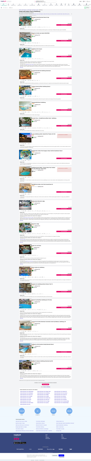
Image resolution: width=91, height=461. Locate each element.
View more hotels (45, 384)
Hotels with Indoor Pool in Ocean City (60, 394)
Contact (62, 437)
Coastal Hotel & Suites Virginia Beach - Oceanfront (44, 430)
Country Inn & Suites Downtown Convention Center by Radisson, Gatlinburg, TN (49, 321)
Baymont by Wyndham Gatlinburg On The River (42, 299)
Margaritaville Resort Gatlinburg (39, 102)
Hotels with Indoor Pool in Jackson (43, 402)
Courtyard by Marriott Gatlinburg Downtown (41, 70)
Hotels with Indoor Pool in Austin (25, 399)
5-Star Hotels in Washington (40, 421)
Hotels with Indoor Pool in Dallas (25, 397)
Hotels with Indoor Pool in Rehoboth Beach (61, 402)
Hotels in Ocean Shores (60, 426)
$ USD (80, 1)
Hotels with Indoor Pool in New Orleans (26, 402)
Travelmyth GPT (64, 438)
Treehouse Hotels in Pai (60, 421)
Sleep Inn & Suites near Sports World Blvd (40, 33)
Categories (47, 437)
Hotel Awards (48, 438)
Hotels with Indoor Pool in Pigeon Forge (43, 391)
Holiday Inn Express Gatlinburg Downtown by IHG (42, 361)
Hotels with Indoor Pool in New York (43, 399)
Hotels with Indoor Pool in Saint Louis (26, 394)
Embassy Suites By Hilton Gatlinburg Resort (41, 86)
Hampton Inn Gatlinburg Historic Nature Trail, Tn (42, 284)
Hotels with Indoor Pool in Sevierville (60, 399)
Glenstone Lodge (35, 223)
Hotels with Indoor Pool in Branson (60, 396)
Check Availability (64, 40)
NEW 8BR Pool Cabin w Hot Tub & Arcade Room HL (42, 184)
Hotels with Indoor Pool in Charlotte (60, 397)
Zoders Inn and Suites (36, 245)
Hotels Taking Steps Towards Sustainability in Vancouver (65, 423)
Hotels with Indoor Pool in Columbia (26, 396)
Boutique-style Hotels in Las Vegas (21, 426)
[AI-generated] (24, 146)
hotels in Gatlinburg (47, 386)
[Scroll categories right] (90, 5)
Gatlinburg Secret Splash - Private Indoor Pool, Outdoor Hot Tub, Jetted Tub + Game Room (43, 168)
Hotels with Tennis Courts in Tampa (21, 421)
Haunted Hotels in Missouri (40, 423)
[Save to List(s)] (30, 17)
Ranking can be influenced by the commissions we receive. (27, 15)
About (47, 434)
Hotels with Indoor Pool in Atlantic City (43, 397)
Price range (5, 7)
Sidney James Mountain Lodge (38, 201)
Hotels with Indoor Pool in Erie (25, 404)
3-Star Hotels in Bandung (40, 426)
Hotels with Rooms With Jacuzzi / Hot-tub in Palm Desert (25, 430)
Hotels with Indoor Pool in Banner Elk (60, 391)
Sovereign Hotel (58, 430)
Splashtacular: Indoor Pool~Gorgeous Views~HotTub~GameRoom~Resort (47, 150)
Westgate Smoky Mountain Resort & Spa (40, 17)
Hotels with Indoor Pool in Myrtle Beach (26, 391)
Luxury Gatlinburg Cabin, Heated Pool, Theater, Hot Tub (43, 134)
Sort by (10, 7)
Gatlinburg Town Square (37, 48)
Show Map (87, 7)
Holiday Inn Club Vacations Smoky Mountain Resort (43, 344)
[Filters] (1, 8)
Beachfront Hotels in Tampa (20, 423)
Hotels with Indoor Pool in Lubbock (43, 396)
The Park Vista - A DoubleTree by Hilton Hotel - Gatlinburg (44, 118)
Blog (62, 434)
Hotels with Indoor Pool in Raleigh (43, 394)
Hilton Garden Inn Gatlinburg (38, 267)
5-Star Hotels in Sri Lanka (60, 428)
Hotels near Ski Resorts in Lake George (42, 428)
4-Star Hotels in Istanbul (19, 428)
